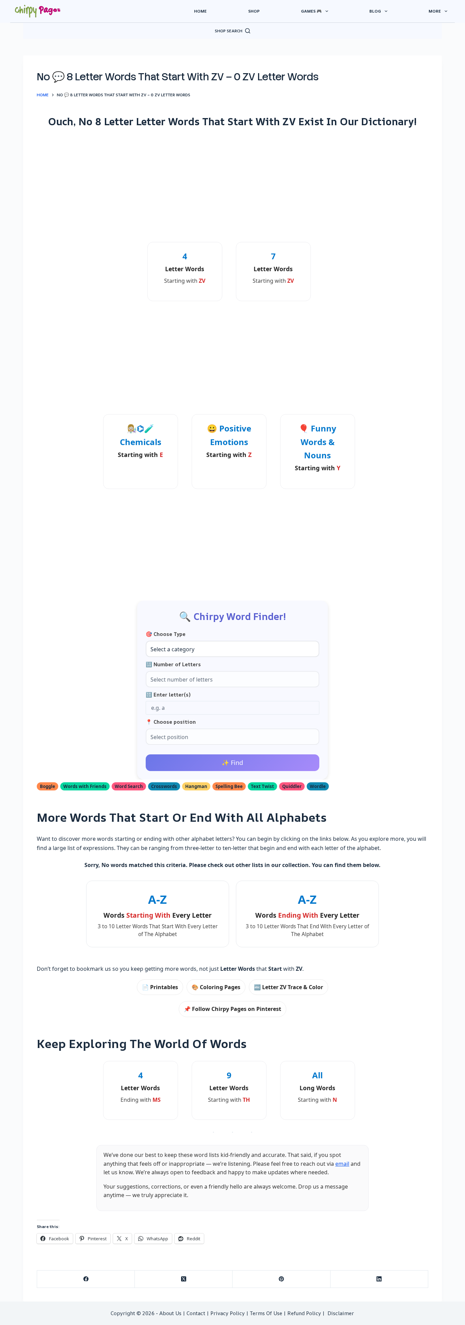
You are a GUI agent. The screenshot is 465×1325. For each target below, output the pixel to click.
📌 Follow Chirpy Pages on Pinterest (232, 1009)
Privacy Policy (227, 1313)
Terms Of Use (266, 1313)
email (342, 1163)
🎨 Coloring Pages (216, 987)
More (435, 11)
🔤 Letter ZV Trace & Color (288, 987)
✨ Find (232, 762)
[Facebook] (86, 1279)
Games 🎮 (311, 11)
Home (200, 11)
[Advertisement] (232, 184)
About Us (170, 1313)
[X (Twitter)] (184, 1279)
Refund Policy (304, 1313)
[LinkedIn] (379, 1279)
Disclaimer (340, 1313)
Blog (375, 11)
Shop (254, 11)
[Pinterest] (281, 1279)
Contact (196, 1313)
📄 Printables (160, 987)
